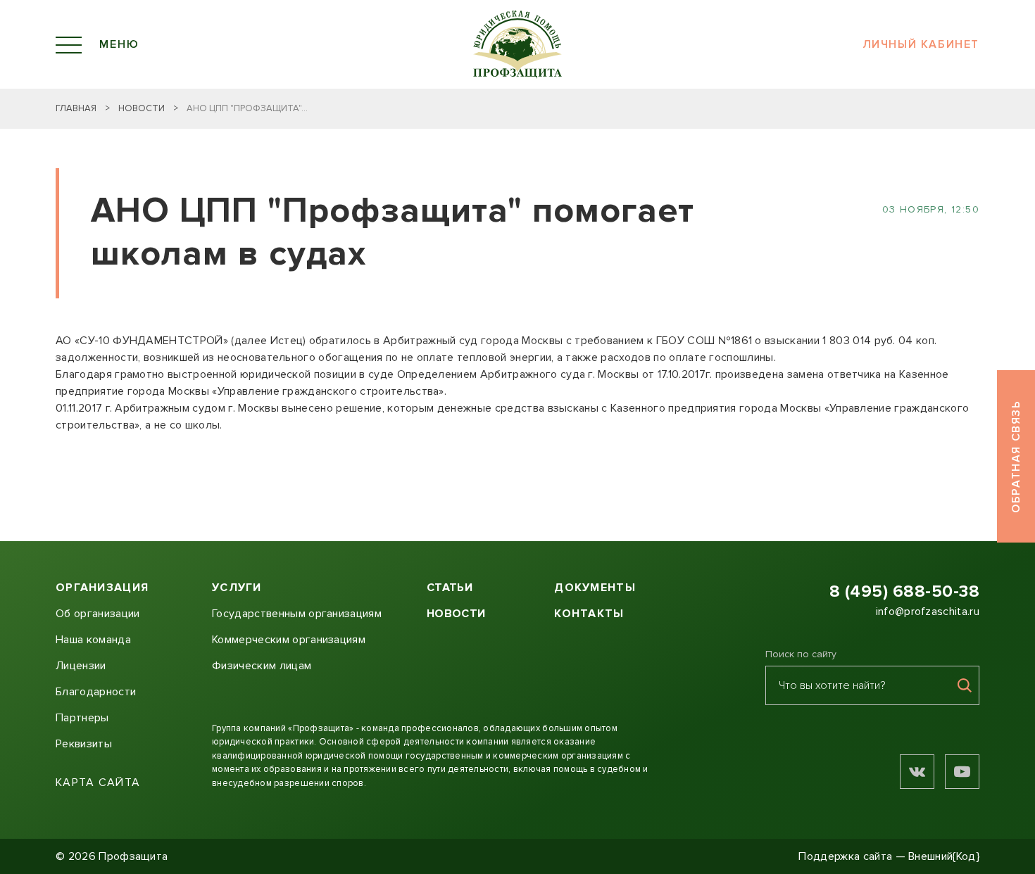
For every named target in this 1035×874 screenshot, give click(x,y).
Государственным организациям (297, 614)
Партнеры (82, 718)
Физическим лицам (261, 666)
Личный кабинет (920, 44)
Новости (141, 108)
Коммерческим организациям (288, 640)
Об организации (97, 614)
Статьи (449, 588)
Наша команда (93, 640)
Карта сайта (98, 783)
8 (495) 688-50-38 (904, 591)
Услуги (237, 588)
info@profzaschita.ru (927, 611)
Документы (595, 588)
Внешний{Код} (943, 856)
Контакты (589, 614)
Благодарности (96, 692)
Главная (76, 108)
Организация (102, 588)
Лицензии (81, 666)
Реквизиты (84, 744)
